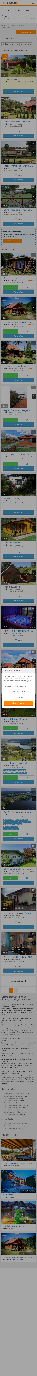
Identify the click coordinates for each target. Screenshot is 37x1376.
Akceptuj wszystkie (18, 703)
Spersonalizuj (18, 697)
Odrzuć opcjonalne (18, 691)
